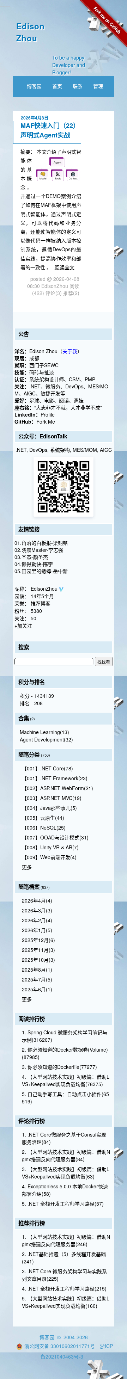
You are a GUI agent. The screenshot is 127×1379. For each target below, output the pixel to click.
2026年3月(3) (37, 910)
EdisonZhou (45, 588)
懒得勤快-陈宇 (37, 563)
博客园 (34, 86)
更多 (27, 866)
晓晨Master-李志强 (42, 549)
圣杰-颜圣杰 (35, 556)
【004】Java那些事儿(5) (49, 807)
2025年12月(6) (38, 939)
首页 (57, 86)
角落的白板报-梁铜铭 (45, 542)
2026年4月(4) (37, 900)
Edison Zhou (30, 32)
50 (33, 618)
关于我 (69, 351)
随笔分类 (29, 754)
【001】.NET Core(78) (47, 768)
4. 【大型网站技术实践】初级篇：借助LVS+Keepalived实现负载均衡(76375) (65, 1080)
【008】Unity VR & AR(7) (50, 847)
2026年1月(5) (37, 930)
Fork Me (45, 421)
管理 (98, 86)
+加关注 (23, 625)
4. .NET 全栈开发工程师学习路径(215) (64, 1288)
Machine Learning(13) (44, 731)
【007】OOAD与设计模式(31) (55, 837)
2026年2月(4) (37, 920)
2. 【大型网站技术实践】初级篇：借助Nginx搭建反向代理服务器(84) (66, 1155)
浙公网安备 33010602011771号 (59, 1345)
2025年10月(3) (38, 959)
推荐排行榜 (31, 1223)
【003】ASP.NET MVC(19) (51, 797)
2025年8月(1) (37, 969)
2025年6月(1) (37, 989)
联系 (78, 86)
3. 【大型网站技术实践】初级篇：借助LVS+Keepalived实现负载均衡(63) (65, 1172)
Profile (48, 414)
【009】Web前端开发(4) (49, 857)
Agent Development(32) (46, 739)
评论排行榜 (31, 1121)
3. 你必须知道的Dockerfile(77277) (59, 1066)
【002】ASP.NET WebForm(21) (57, 788)
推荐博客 (40, 603)
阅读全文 (64, 267)
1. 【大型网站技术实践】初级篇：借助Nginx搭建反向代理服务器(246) (66, 1240)
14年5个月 (42, 595)
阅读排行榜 (31, 1019)
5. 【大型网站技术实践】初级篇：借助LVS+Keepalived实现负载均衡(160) (65, 1302)
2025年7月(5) (37, 979)
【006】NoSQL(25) (44, 827)
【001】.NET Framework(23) (54, 778)
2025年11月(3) (38, 949)
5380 (36, 610)
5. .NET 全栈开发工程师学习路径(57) (63, 1203)
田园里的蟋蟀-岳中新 (45, 570)
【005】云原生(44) (43, 817)
